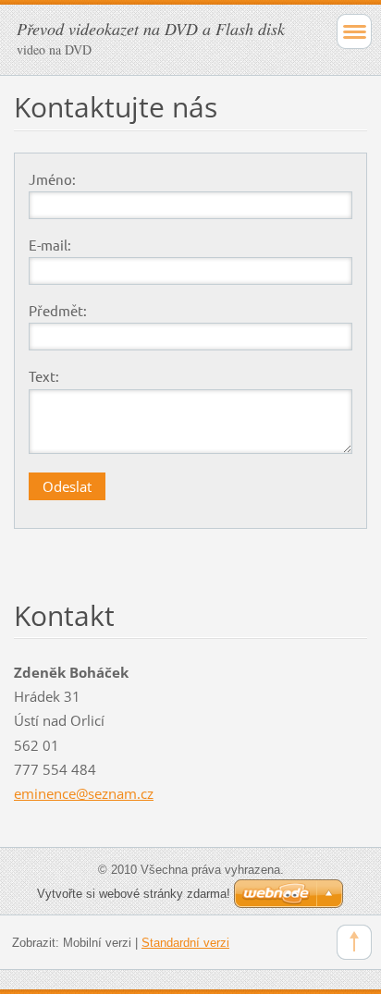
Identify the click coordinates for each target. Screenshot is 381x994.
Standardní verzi (185, 943)
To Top (354, 942)
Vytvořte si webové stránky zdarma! (133, 894)
